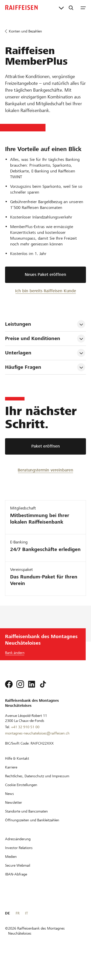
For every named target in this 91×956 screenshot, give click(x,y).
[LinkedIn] (31, 684)
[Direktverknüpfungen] (61, 7)
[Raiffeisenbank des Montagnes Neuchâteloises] (21, 7)
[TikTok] (43, 684)
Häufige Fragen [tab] (23, 367)
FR (17, 913)
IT (26, 913)
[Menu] (83, 7)
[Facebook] (9, 684)
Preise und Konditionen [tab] (32, 338)
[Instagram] (20, 684)
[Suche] (71, 7)
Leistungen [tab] (18, 324)
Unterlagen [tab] (18, 353)
